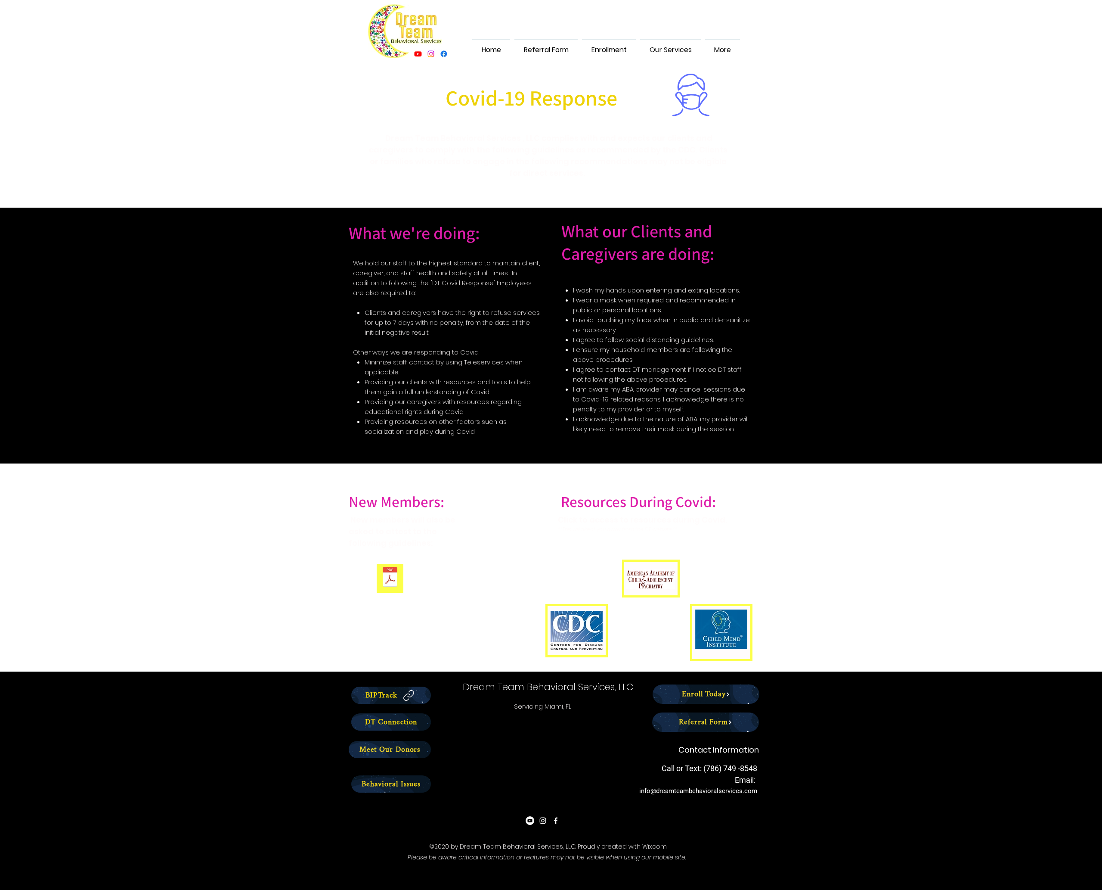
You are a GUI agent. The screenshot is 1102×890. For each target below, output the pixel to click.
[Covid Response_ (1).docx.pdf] (390, 578)
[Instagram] (431, 54)
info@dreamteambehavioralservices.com (698, 791)
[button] (609, 46)
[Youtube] (418, 54)
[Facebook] (444, 54)
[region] (651, 578)
